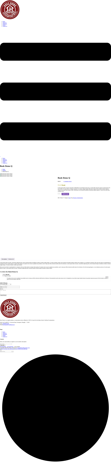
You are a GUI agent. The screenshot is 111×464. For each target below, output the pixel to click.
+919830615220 (5, 323)
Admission (5, 23)
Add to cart (65, 194)
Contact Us (5, 26)
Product (4, 170)
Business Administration (78, 197)
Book (69, 197)
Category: (66, 197)
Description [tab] (4, 259)
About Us (5, 22)
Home (4, 21)
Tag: (72, 197)
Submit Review (3, 295)
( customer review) (68, 181)
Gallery (4, 25)
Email (1, 287)
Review (1, 288)
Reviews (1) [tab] (11, 259)
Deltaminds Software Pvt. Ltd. (23, 347)
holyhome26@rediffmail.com (9, 324)
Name (1, 286)
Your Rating (2, 284)
